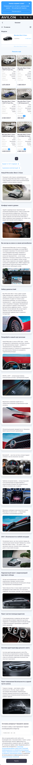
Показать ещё (16, 51)
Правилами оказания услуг (14, 751)
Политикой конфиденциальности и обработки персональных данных (15, 750)
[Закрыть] (29, 3)
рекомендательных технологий (10, 756)
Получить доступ (16, 11)
